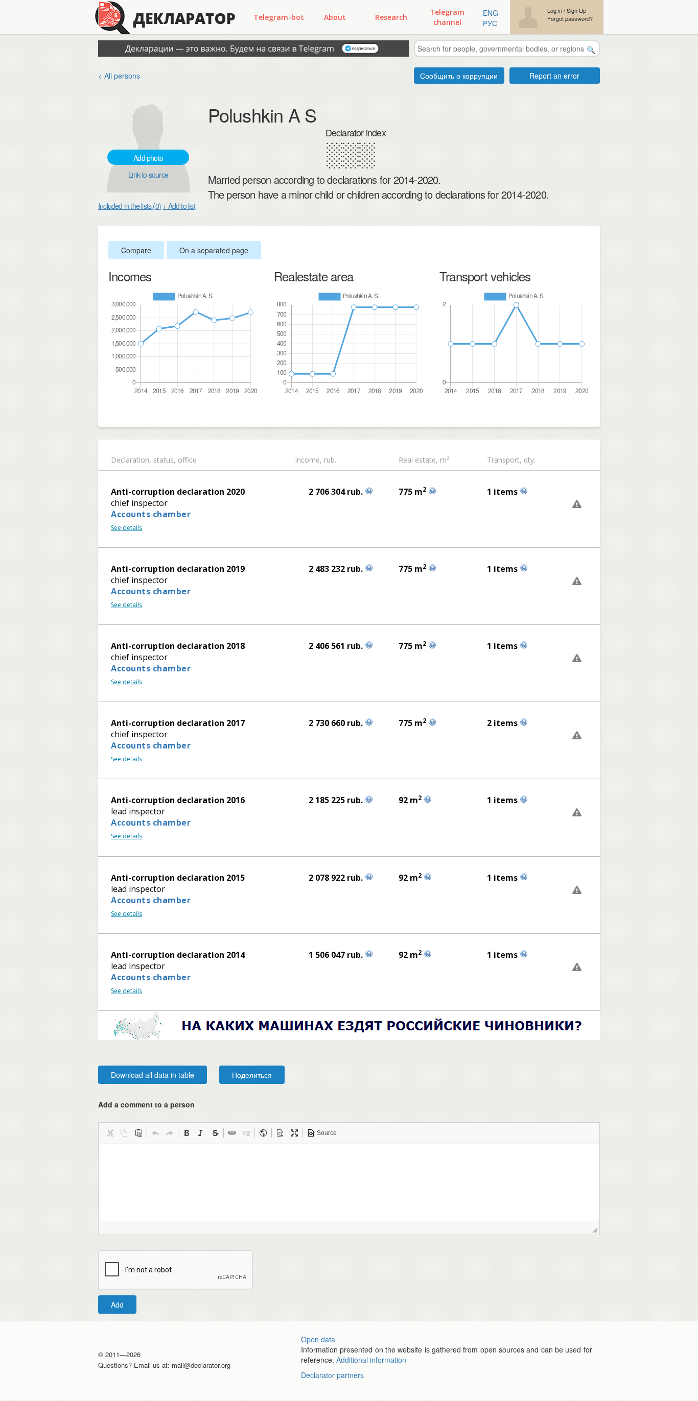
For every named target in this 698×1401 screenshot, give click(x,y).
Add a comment (146, 1104)
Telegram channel (447, 17)
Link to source (148, 175)
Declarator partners (332, 1375)
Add (117, 1304)
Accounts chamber (151, 514)
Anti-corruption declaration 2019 (178, 568)
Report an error (554, 75)
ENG (490, 13)
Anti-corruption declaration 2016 (178, 800)
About (335, 17)
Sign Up (576, 10)
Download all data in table (152, 1075)
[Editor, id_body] (349, 1182)
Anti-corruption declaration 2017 (178, 723)
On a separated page (213, 250)
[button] (110, 1133)
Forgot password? (570, 18)
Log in (554, 10)
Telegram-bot (278, 17)
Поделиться (252, 1075)
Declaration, (131, 460)
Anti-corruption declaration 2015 (178, 877)
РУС (490, 23)
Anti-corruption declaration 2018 (178, 645)
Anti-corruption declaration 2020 (178, 491)
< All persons (119, 75)
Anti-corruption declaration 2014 (178, 954)
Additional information (371, 1360)
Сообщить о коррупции (459, 75)
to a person (175, 1104)
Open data (318, 1339)
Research (391, 17)
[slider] (113, 412)
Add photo (148, 158)
